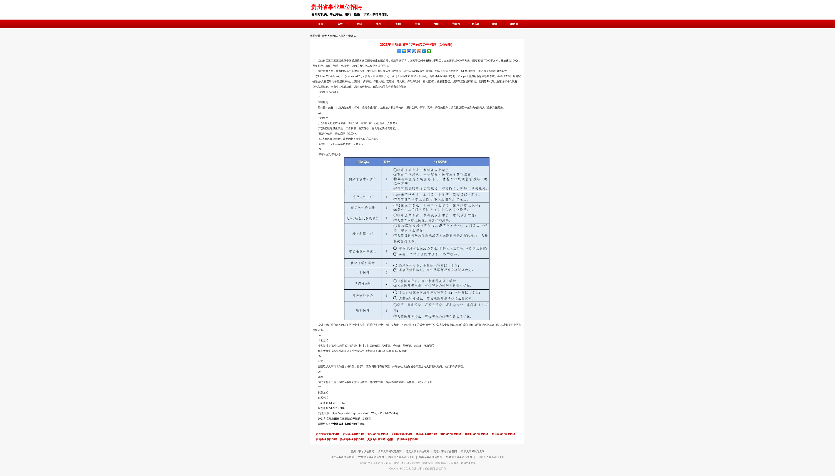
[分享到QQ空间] (404, 51)
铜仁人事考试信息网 (342, 457)
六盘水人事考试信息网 (371, 457)
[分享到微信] (429, 51)
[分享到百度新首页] (409, 51)
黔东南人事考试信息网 (401, 457)
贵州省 (352, 35)
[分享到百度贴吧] (414, 51)
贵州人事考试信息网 (334, 35)
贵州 (420, 60)
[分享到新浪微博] (419, 51)
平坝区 (437, 60)
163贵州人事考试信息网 (490, 457)
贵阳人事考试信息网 (390, 451)
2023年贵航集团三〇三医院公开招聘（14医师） (346, 418)
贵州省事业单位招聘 (345, 423)
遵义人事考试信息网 (417, 451)
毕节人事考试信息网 (472, 451)
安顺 (428, 60)
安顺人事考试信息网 (445, 451)
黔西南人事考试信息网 (459, 457)
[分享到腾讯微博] (424, 51)
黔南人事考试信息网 (430, 457)
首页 (320, 23)
